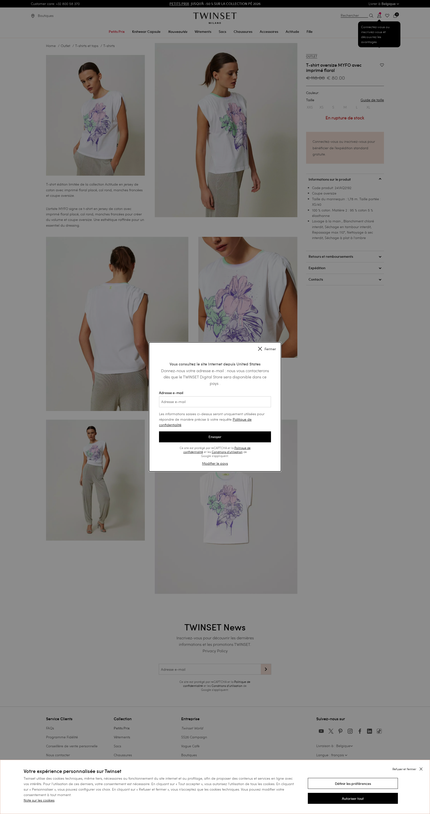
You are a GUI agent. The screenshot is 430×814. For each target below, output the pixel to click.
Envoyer (215, 437)
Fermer (270, 349)
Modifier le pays (215, 463)
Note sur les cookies (39, 800)
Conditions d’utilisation (227, 452)
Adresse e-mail (171, 393)
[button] (353, 783)
